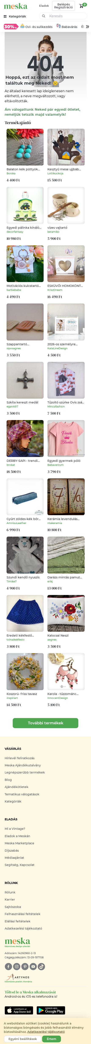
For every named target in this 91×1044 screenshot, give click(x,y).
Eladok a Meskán (17, 836)
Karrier (10, 899)
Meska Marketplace (19, 843)
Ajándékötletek (16, 787)
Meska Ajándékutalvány (23, 765)
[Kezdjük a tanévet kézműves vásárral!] (11, 26)
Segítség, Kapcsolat (19, 865)
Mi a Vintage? (15, 829)
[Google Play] (19, 1010)
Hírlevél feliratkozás (19, 758)
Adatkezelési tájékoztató (23, 928)
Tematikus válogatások (22, 794)
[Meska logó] (16, 6)
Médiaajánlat (14, 858)
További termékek (45, 723)
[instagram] (16, 966)
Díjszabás (12, 850)
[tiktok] (41, 966)
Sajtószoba (13, 907)
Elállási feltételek (17, 921)
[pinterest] (25, 966)
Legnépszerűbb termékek (25, 772)
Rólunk (10, 892)
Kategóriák (13, 801)
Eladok (44, 5)
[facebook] (8, 966)
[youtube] (33, 966)
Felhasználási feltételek (22, 914)
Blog (8, 780)
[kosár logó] (81, 5)
